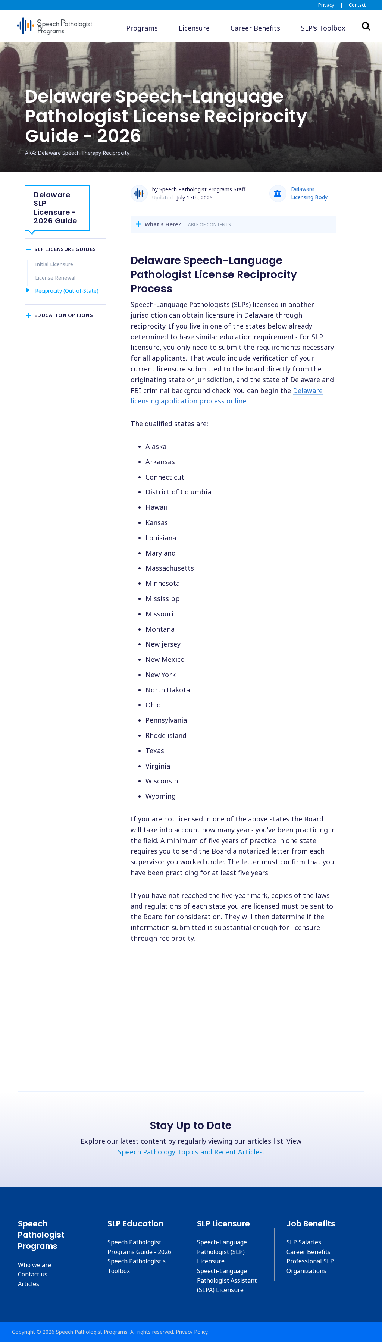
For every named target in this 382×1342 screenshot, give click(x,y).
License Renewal (55, 277)
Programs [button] (142, 27)
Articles (28, 1284)
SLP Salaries (303, 1242)
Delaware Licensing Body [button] (309, 193)
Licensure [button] (194, 27)
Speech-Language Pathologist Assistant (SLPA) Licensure (227, 1280)
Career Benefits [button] (255, 27)
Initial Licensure (54, 264)
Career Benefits (308, 1252)
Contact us (32, 1274)
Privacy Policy (191, 1331)
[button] (323, 28)
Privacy (326, 4)
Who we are (34, 1265)
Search (366, 25)
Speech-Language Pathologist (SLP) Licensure (222, 1251)
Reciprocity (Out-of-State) (66, 290)
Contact (357, 4)
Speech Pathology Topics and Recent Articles (190, 1151)
